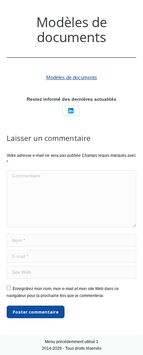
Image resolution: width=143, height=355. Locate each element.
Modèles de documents (71, 77)
